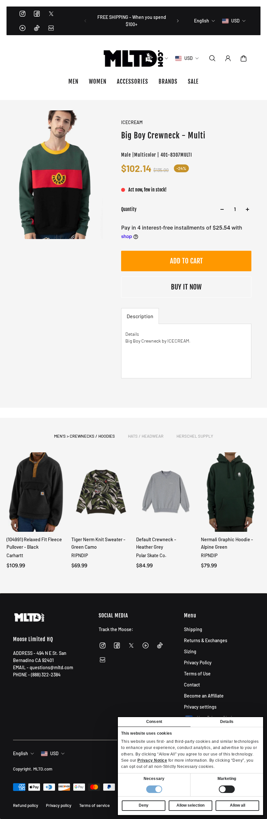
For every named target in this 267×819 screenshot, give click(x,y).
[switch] (227, 789)
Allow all (237, 805)
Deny (143, 805)
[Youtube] (22, 28)
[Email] (51, 28)
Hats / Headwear (145, 436)
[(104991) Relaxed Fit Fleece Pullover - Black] (36, 492)
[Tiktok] (37, 28)
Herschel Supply (194, 436)
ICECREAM (132, 122)
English (20, 753)
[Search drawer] (212, 58)
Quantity (128, 209)
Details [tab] (226, 721)
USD (54, 753)
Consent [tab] (154, 721)
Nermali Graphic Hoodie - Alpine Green (227, 543)
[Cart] (243, 58)
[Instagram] (22, 14)
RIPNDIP (79, 555)
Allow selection (190, 805)
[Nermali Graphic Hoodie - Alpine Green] (230, 492)
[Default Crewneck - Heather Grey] (166, 492)
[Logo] (133, 58)
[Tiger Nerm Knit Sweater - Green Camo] (101, 492)
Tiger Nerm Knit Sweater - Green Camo (98, 543)
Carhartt (15, 555)
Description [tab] (140, 316)
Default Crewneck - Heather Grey (156, 543)
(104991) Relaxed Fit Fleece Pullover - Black (34, 543)
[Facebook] (37, 14)
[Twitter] (51, 14)
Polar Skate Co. (151, 555)
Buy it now (186, 287)
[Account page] (228, 58)
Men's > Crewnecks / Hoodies (84, 436)
